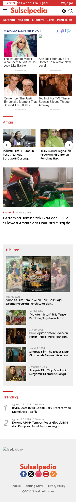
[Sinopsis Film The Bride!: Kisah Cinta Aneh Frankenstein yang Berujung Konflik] (16, 354)
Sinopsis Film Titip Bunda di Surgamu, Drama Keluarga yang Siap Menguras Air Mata (49, 372)
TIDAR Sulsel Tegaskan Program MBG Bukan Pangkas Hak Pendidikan (56, 154)
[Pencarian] (70, 11)
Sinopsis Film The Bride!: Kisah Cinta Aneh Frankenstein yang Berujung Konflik (49, 353)
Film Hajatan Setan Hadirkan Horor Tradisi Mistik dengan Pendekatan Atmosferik (48, 335)
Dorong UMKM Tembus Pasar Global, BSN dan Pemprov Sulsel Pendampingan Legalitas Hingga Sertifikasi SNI (40, 424)
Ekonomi (8, 212)
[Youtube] (46, 474)
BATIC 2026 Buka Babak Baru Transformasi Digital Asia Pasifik (41, 409)
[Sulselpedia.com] (28, 10)
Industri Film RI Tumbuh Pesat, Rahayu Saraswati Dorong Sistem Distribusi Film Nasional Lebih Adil (18, 154)
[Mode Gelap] (64, 11)
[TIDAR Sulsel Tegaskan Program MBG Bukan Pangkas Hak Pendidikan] (57, 138)
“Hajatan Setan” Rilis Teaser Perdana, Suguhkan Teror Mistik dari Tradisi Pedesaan (48, 316)
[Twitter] (31, 474)
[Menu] (6, 10)
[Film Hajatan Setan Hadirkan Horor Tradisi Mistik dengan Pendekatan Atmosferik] (16, 336)
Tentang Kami (33, 486)
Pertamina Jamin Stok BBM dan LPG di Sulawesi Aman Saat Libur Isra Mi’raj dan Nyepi (37, 223)
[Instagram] (38, 474)
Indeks (16, 486)
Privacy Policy (56, 486)
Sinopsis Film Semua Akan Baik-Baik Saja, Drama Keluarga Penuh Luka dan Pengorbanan (34, 302)
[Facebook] (23, 474)
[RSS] (53, 474)
